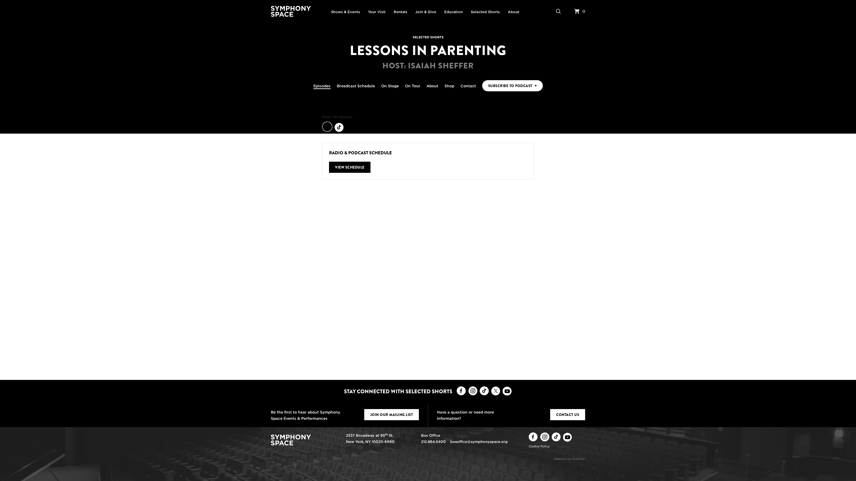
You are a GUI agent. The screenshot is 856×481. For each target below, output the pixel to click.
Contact (468, 86)
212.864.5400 (433, 442)
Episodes (322, 86)
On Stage (390, 86)
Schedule (356, 86)
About (432, 86)
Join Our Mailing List (391, 414)
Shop (449, 86)
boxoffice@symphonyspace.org (479, 442)
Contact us (567, 414)
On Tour (412, 86)
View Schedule (349, 167)
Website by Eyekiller (569, 459)
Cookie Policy (539, 446)
